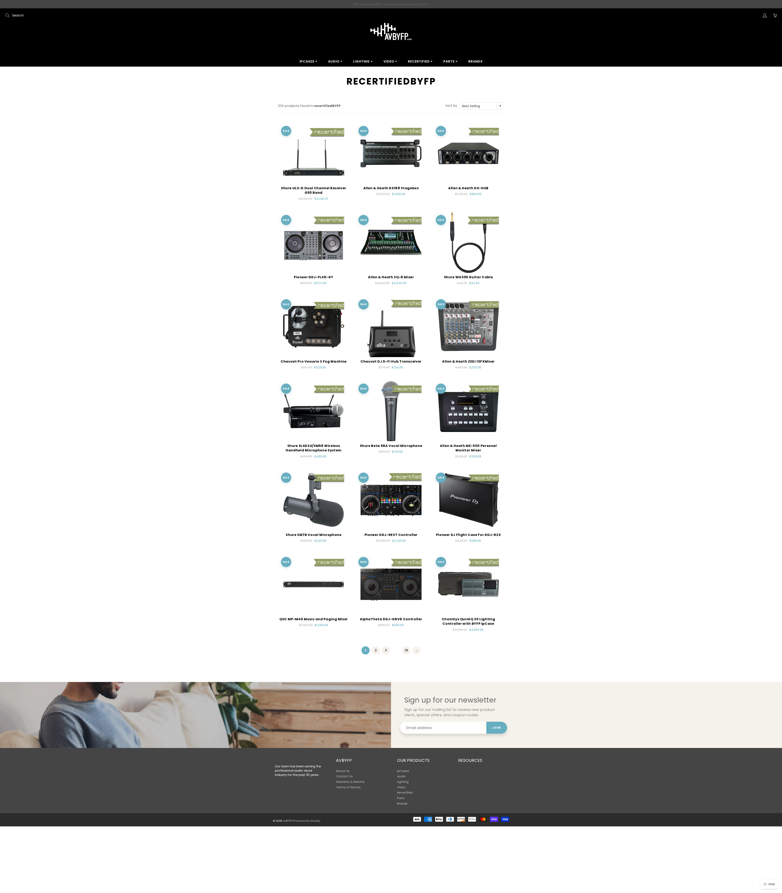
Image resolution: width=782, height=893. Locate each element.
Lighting (362, 61)
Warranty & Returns (350, 782)
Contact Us (344, 776)
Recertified (419, 61)
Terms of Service (348, 787)
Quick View (314, 153)
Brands (475, 61)
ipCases (307, 61)
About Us (342, 771)
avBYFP (287, 821)
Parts (449, 61)
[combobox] (482, 106)
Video (389, 61)
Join (496, 728)
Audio (334, 61)
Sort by (451, 105)
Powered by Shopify (307, 821)
